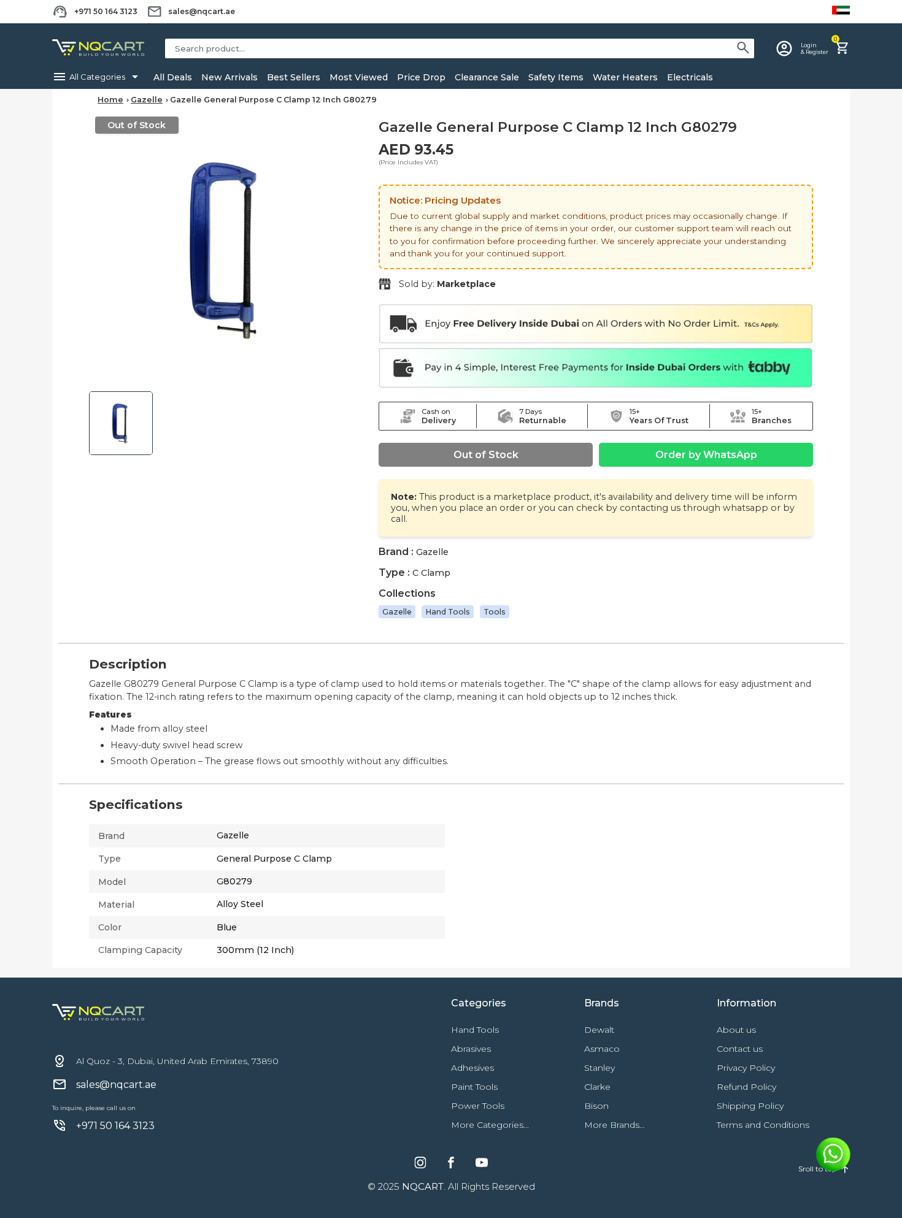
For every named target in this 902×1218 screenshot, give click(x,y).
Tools (495, 611)
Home (110, 99)
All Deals (172, 77)
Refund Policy (746, 1086)
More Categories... (490, 1124)
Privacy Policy (746, 1067)
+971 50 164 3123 (105, 11)
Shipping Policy (750, 1105)
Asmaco (602, 1048)
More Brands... (614, 1124)
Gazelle (147, 99)
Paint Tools (474, 1086)
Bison (596, 1105)
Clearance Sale (487, 77)
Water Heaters (625, 77)
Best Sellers (293, 77)
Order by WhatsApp (706, 455)
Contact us (740, 1048)
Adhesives (472, 1067)
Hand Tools (447, 611)
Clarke (597, 1086)
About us (736, 1029)
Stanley (599, 1067)
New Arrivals (229, 77)
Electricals (690, 77)
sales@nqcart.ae (201, 11)
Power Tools (477, 1105)
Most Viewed (359, 77)
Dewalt (599, 1029)
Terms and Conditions (763, 1124)
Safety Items (556, 77)
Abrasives (471, 1048)
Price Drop (421, 77)
